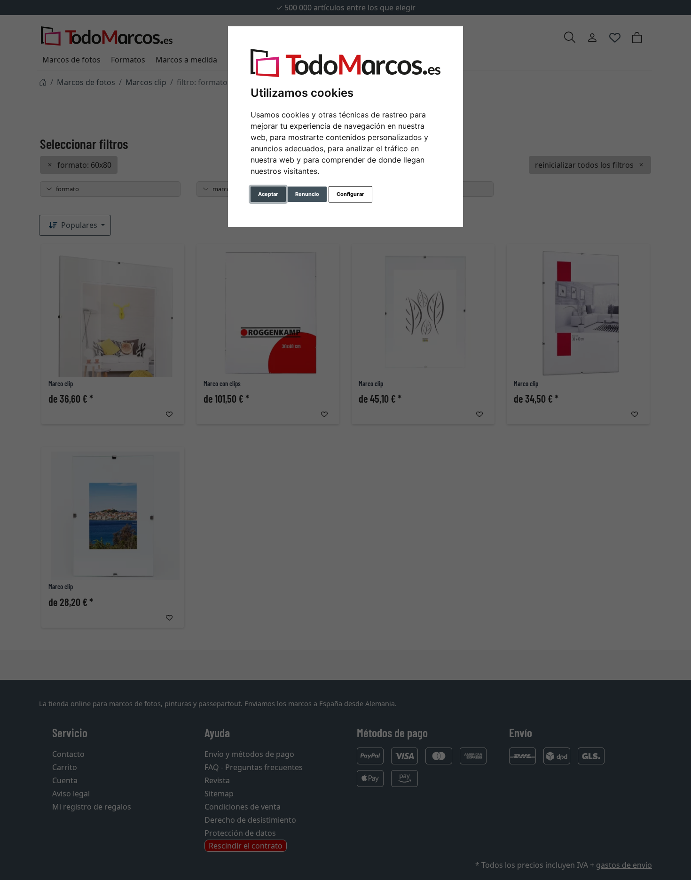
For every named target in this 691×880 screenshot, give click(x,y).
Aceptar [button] (268, 194)
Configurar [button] (350, 194)
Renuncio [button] (307, 194)
